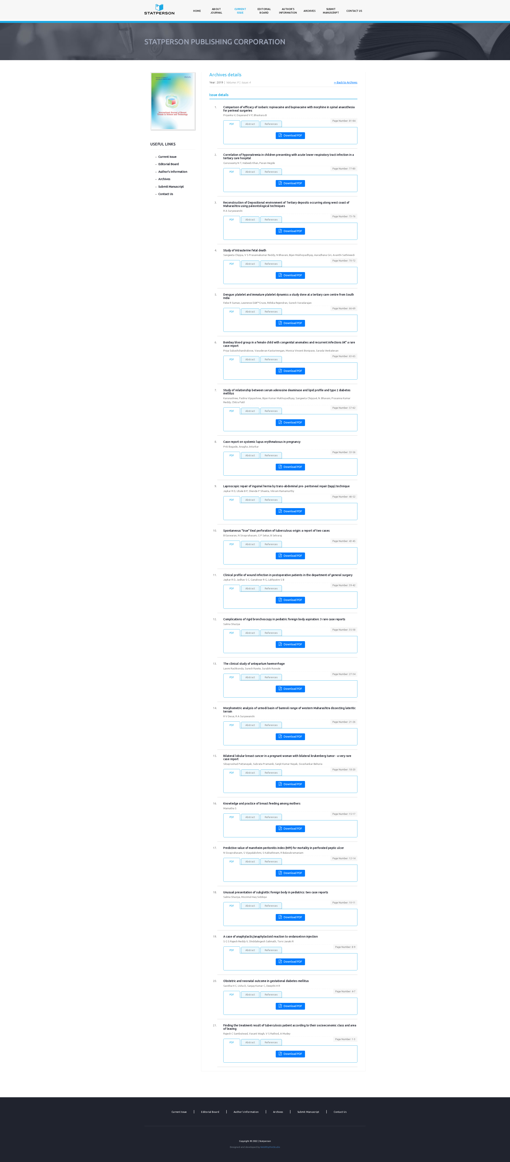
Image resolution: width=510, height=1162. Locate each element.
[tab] (231, 123)
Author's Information (288, 11)
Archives (309, 11)
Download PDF (293, 135)
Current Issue (240, 11)
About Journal (216, 11)
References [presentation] (271, 124)
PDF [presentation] (232, 124)
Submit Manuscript (331, 11)
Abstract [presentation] (250, 124)
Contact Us (354, 11)
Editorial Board (264, 11)
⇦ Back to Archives (345, 82)
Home (197, 11)
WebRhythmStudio (270, 1147)
